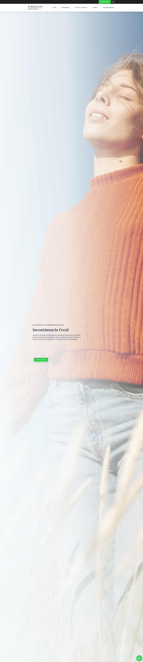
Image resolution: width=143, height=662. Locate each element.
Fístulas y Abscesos (81, 7)
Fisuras (95, 7)
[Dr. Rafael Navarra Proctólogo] (35, 8)
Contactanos (104, 1)
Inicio (54, 7)
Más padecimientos (108, 7)
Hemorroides (65, 7)
